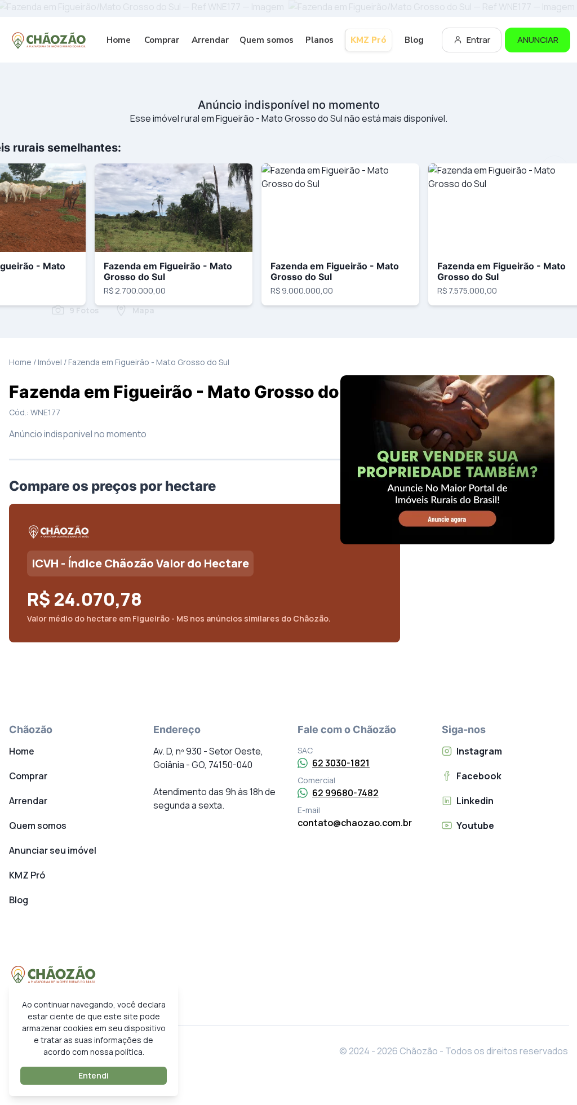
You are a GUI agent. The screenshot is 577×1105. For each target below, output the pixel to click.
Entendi (93, 1075)
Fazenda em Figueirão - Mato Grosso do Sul (168, 271)
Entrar (478, 40)
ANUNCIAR (537, 40)
